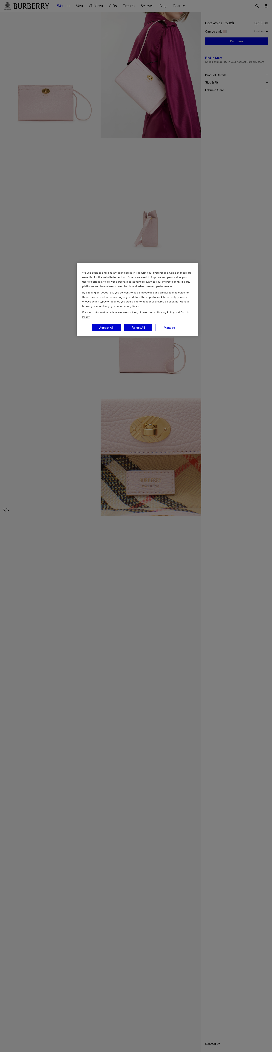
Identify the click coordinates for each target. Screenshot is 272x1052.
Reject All (138, 327)
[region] (137, 299)
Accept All (106, 327)
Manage (169, 327)
